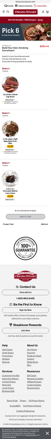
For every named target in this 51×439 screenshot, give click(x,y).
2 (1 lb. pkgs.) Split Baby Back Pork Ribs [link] (10, 141)
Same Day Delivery (10, 378)
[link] (25, 2)
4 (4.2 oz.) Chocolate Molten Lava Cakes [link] (10, 191)
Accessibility (15, 406)
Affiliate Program (34, 382)
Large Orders (8, 388)
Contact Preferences (25, 411)
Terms (40, 20)
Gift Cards (31, 375)
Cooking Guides (34, 385)
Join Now (25, 330)
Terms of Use (12, 400)
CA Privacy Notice (36, 400)
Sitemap (6, 362)
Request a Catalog (35, 378)
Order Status (8, 353)
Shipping (6, 359)
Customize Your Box (11, 375)
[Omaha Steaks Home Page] (25, 12)
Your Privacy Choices (32, 406)
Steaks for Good (34, 356)
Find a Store (7, 356)
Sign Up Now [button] (25, 310)
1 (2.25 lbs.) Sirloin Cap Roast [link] (10, 95)
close (47, 433)
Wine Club (6, 385)
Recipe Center (33, 388)
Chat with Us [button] (25, 292)
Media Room (32, 362)
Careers (30, 359)
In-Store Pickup (9, 382)
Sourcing (31, 353)
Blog (29, 365)
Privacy (23, 400)
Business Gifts (8, 391)
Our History (32, 349)
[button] (40, 5)
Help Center (7, 349)
